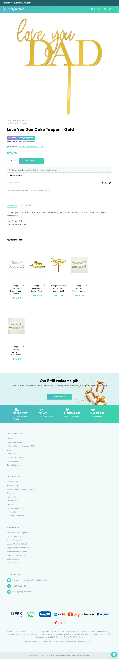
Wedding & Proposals (15, 516)
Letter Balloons (13, 559)
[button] (93, 9)
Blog (9, 450)
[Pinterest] (110, 183)
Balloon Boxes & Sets (15, 540)
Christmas (11, 493)
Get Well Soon (12, 501)
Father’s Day (12, 497)
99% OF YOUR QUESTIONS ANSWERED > (18, 3)
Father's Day (26, 121)
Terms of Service (13, 465)
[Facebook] (103, 183)
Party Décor (45, 190)
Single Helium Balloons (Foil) (18, 551)
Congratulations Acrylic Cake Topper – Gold (58, 288)
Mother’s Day (12, 512)
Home (9, 121)
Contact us (11, 454)
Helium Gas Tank (13, 563)
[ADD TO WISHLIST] (23, 285)
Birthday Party (12, 485)
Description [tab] (12, 205)
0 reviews (23, 123)
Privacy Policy (12, 461)
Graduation (11, 504)
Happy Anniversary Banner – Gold (36, 288)
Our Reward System (14, 442)
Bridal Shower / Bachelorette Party (20, 489)
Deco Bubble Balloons (15, 536)
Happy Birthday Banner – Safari (78, 288)
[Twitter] (107, 183)
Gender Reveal (12, 482)
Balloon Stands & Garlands (17, 544)
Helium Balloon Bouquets (17, 532)
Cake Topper (19, 190)
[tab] (26, 205)
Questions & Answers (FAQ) (31, 147)
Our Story (10, 438)
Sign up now (59, 396)
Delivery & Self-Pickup (15, 457)
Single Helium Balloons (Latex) (19, 548)
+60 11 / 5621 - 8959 (20, 586)
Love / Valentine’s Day (15, 508)
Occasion (16, 121)
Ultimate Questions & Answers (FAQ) (21, 446)
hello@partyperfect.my (22, 592)
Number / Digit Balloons (16, 555)
